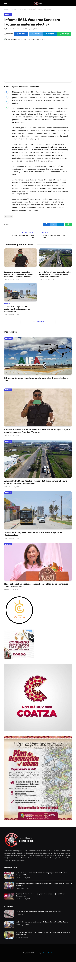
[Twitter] (6, 97)
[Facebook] (6, 92)
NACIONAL (8, 338)
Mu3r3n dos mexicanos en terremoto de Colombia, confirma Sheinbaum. (42, 922)
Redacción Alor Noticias (13, 29)
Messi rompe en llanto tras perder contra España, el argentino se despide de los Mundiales (43, 934)
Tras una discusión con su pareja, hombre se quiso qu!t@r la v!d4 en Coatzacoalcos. (40, 895)
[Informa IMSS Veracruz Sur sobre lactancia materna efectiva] (38, 60)
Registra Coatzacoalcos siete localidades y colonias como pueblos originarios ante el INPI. (44, 884)
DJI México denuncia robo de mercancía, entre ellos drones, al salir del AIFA (36, 379)
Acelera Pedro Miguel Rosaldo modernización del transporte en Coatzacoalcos (17, 309)
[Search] (71, 3)
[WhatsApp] (6, 107)
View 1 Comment (38, 322)
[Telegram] (6, 102)
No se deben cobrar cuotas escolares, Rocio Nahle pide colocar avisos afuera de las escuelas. (36, 585)
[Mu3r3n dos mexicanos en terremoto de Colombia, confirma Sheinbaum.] (9, 924)
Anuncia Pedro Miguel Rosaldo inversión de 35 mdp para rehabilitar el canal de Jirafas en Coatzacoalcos (55, 274)
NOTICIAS (8, 14)
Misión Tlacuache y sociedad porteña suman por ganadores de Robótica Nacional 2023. (42, 874)
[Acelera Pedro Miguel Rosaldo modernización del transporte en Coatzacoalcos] (20, 292)
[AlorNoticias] (38, 3)
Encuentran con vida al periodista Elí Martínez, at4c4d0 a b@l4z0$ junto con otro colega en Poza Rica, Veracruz (19, 274)
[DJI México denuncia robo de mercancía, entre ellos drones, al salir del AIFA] (38, 356)
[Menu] (5, 3)
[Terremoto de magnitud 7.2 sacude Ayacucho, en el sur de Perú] (9, 914)
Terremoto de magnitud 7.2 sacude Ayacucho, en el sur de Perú (38, 911)
